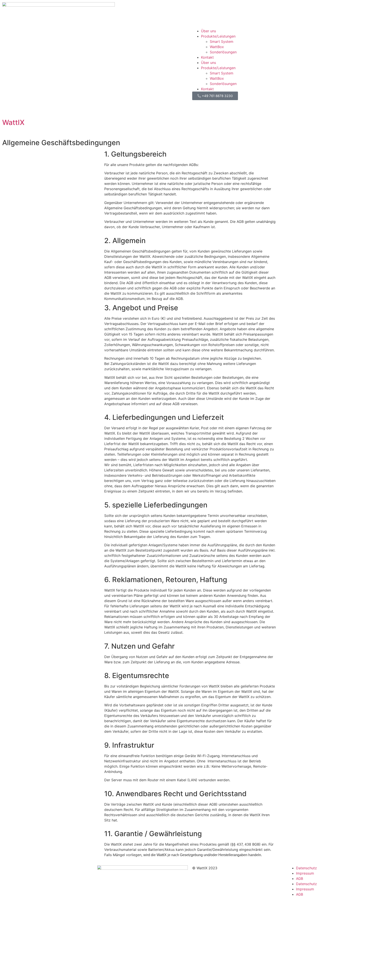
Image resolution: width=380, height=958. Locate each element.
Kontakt (207, 57)
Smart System (221, 41)
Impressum (305, 873)
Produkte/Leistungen (218, 36)
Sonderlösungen (223, 52)
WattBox (217, 47)
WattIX (13, 122)
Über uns (208, 31)
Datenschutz (306, 868)
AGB (299, 878)
